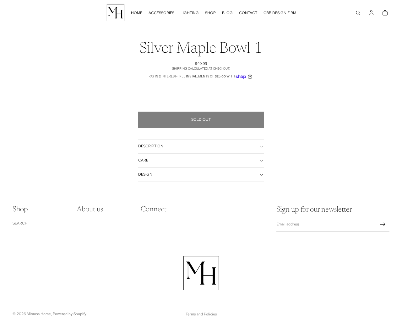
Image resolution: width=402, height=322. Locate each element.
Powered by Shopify (69, 313)
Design (145, 174)
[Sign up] (382, 224)
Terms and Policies (201, 314)
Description (150, 146)
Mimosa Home (39, 313)
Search (20, 222)
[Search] (358, 13)
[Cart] (385, 13)
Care (143, 160)
